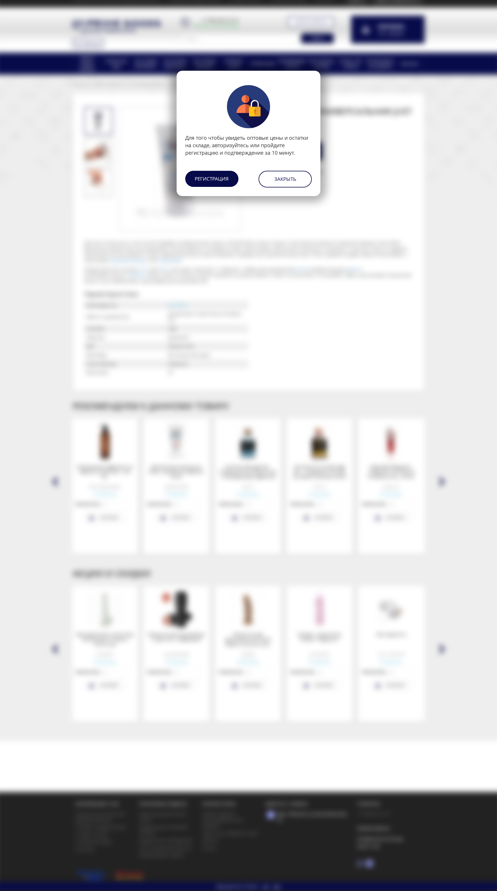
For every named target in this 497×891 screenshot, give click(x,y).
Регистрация (212, 178)
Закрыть (285, 179)
